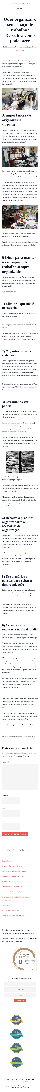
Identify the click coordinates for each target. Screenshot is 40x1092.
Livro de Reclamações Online (13, 915)
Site (3, 821)
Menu (20, 9)
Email (5, 808)
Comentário (7, 762)
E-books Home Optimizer (11, 881)
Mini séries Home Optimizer (13, 876)
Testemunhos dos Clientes (12, 866)
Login (27, 1087)
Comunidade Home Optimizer (13, 892)
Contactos (6, 905)
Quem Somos (7, 861)
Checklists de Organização (12, 887)
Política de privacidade (10, 910)
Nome (5, 796)
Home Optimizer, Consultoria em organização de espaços (20, 3)
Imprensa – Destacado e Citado (14, 871)
